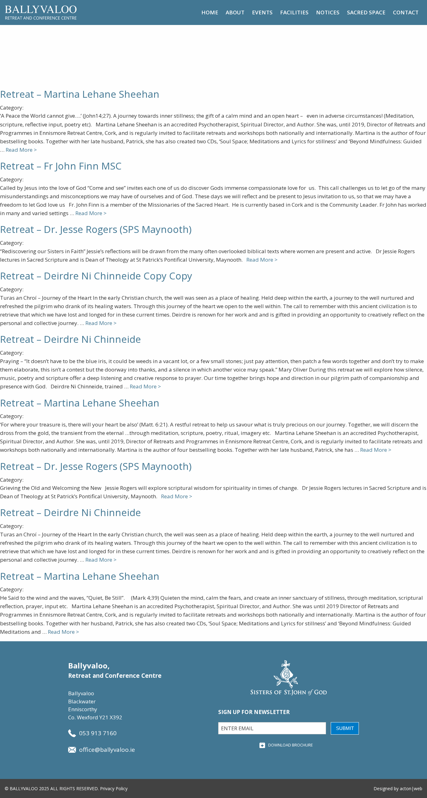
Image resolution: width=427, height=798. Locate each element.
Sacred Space (366, 12)
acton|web (411, 788)
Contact (406, 12)
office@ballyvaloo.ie (107, 750)
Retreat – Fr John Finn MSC (61, 165)
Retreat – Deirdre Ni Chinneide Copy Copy (96, 275)
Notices (327, 12)
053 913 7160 (98, 733)
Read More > (21, 149)
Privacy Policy (114, 788)
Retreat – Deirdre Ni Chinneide (70, 339)
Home (209, 12)
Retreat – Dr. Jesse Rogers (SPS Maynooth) (96, 229)
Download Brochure (290, 745)
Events (262, 12)
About (235, 12)
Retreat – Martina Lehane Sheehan (79, 94)
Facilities (294, 12)
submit (345, 728)
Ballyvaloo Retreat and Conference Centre (41, 12)
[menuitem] (210, 12)
